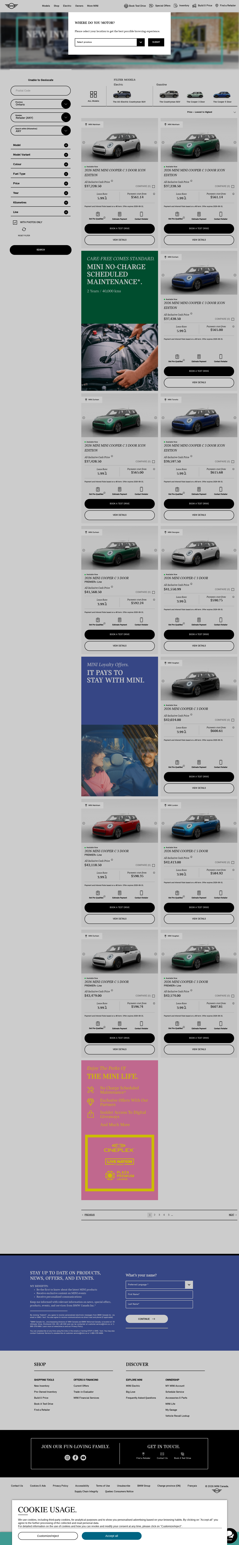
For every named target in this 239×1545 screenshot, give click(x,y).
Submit (156, 42)
